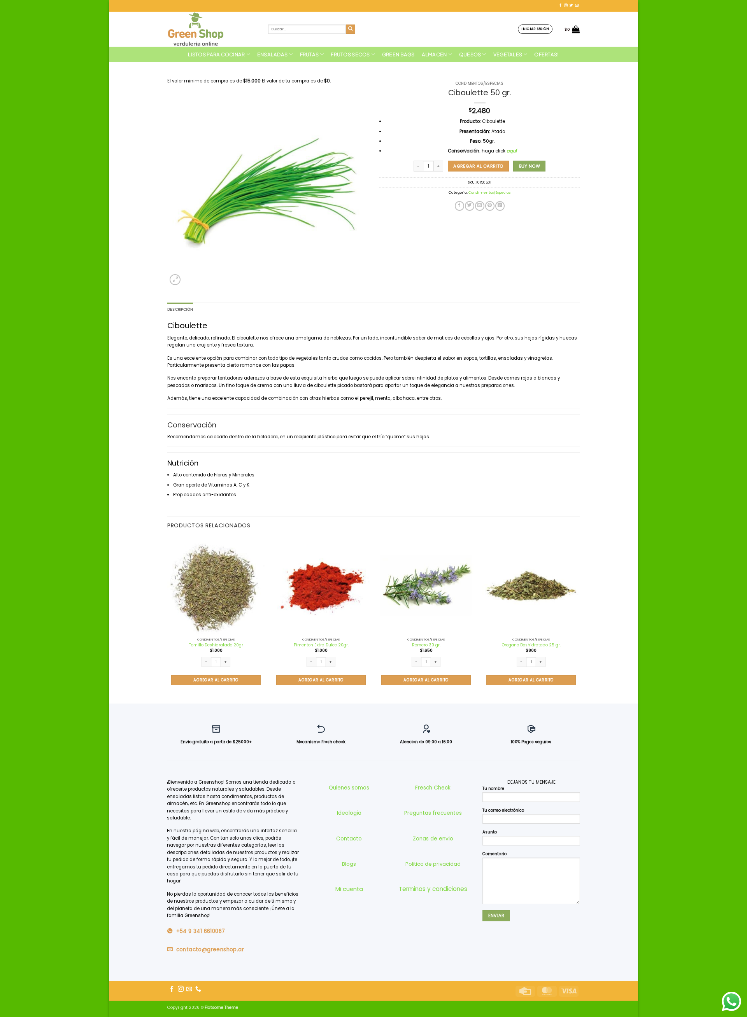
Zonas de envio (433, 838)
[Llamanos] (198, 989)
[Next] (579, 620)
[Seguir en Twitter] (571, 5)
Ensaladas (272, 54)
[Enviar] (351, 29)
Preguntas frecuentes (433, 813)
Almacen (434, 54)
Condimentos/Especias (479, 83)
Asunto (489, 832)
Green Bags (398, 54)
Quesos (470, 54)
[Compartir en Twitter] (469, 206)
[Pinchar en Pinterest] (489, 206)
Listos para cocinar (216, 54)
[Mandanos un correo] (577, 5)
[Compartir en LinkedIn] (500, 206)
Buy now (529, 166)
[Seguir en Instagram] (566, 5)
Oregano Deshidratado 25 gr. (531, 645)
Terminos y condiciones (433, 889)
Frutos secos (350, 54)
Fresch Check (433, 787)
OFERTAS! (546, 54)
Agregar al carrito (478, 166)
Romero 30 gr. (426, 645)
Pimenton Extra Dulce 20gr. (321, 645)
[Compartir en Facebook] (459, 206)
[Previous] (168, 620)
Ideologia (349, 813)
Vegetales (507, 54)
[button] (535, 29)
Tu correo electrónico (503, 810)
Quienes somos (349, 787)
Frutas (309, 54)
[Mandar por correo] (479, 206)
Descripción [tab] (180, 309)
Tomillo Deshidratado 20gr (216, 645)
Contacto (349, 838)
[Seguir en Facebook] (560, 5)
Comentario (494, 854)
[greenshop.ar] (211, 29)
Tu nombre (493, 788)
